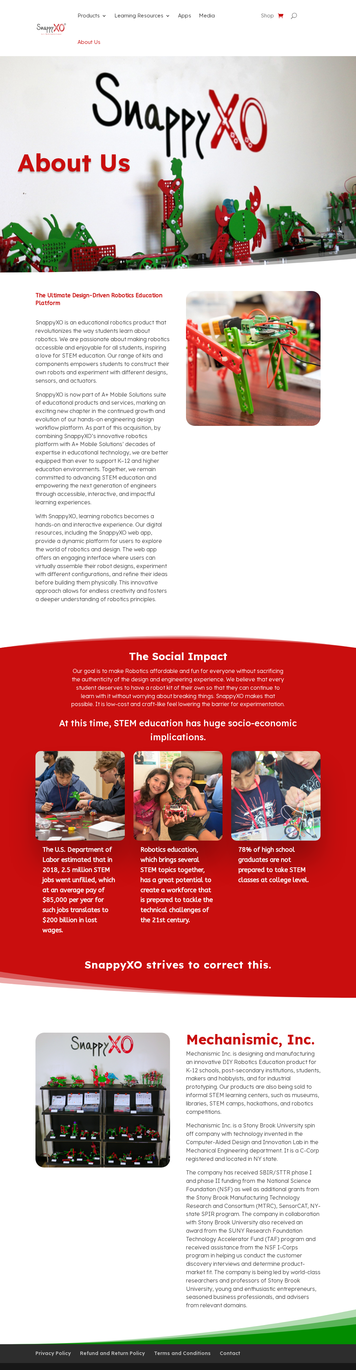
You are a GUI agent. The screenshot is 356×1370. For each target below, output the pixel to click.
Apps (184, 15)
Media (207, 15)
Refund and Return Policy (112, 1353)
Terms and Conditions (182, 1353)
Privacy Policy (53, 1353)
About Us (89, 42)
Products (89, 15)
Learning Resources (138, 15)
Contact (230, 1353)
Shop (267, 16)
